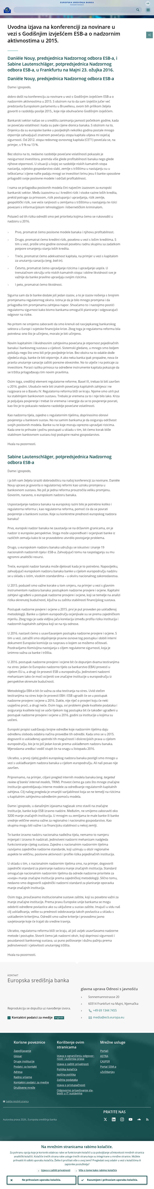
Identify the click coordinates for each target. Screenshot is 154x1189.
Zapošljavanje (22, 1051)
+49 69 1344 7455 (105, 1010)
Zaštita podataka (67, 1080)
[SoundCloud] (139, 1119)
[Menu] (148, 10)
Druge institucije (24, 1061)
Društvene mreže (24, 1088)
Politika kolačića (67, 1069)
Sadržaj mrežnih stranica (17, 1101)
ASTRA (104, 1056)
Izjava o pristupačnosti (71, 1085)
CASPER (105, 1061)
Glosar (18, 1056)
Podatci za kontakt (25, 1067)
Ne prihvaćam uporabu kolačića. (41, 1180)
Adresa (18, 1072)
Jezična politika (66, 1074)
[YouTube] (130, 1119)
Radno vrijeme (23, 1077)
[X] (105, 1119)
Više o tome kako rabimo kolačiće (98, 1170)
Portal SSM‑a (108, 1067)
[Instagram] (122, 1119)
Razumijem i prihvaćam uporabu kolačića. (112, 1180)
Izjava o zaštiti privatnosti (73, 1064)
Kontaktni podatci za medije (32, 1017)
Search (137, 9)
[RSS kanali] (147, 1119)
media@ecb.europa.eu (108, 1017)
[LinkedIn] (113, 1119)
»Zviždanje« (107, 1072)
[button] (148, 3)
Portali (104, 1051)
